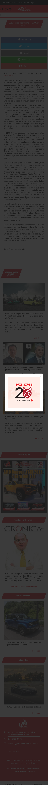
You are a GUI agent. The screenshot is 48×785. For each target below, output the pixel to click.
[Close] (40, 376)
